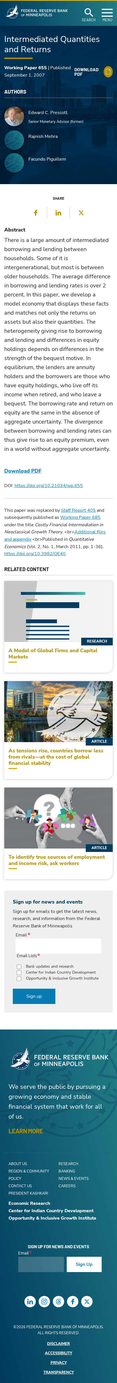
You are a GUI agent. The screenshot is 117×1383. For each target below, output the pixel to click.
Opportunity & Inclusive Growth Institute (62, 978)
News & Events (73, 1178)
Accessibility (58, 1353)
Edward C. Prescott (48, 113)
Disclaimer (58, 1344)
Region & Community (29, 1171)
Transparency (58, 1372)
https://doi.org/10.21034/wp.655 (48, 486)
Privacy (59, 1363)
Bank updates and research (50, 966)
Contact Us (20, 1186)
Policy (15, 1178)
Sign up (34, 996)
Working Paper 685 (80, 517)
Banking (66, 1171)
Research (68, 1164)
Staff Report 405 (78, 510)
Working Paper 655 (25, 68)
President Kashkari (28, 1193)
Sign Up (84, 1264)
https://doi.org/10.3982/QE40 (35, 554)
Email (21, 935)
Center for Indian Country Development (61, 972)
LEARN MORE (26, 1130)
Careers (67, 1186)
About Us (18, 1164)
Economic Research (29, 1203)
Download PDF (22, 471)
